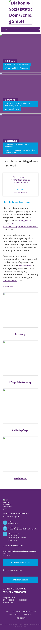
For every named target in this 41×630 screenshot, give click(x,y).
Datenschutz (20, 618)
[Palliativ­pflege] (20, 406)
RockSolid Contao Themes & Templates (27, 625)
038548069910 (20, 192)
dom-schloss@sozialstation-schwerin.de (22, 529)
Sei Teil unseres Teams (20, 562)
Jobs (10, 615)
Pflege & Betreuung (20, 382)
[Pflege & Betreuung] (20, 358)
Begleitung (20, 478)
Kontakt (18, 615)
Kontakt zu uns (10, 280)
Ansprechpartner (29, 611)
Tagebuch (16, 611)
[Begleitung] (20, 454)
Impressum (28, 615)
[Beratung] (20, 309)
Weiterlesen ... (9, 286)
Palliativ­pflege (20, 430)
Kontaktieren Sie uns (20, 580)
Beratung (20, 334)
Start (7, 611)
